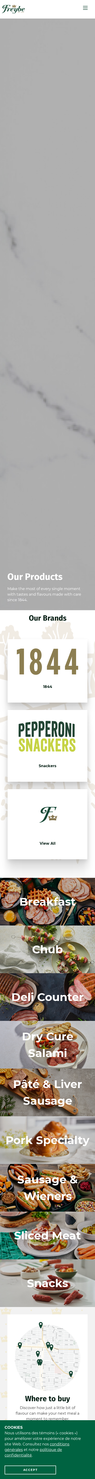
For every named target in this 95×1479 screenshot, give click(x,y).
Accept (30, 1470)
